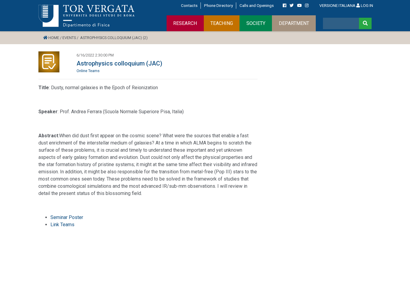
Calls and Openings (257, 5)
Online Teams (88, 70)
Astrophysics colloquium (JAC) (119, 63)
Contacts (189, 5)
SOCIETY (255, 23)
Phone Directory (218, 5)
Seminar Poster (66, 217)
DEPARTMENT (294, 23)
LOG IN (366, 5)
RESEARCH (185, 23)
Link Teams (62, 224)
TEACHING (221, 23)
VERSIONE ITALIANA (337, 5)
